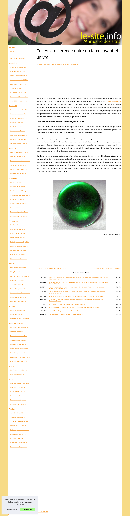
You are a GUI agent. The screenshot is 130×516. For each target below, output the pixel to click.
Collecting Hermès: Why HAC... (19, 242)
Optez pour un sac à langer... (19, 143)
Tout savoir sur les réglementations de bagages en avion (66, 314)
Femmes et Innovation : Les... (19, 118)
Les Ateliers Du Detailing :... (18, 199)
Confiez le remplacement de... (19, 156)
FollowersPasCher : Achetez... (19, 97)
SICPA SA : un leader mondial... (19, 421)
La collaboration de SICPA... (18, 250)
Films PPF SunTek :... (16, 182)
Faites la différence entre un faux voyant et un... (65, 64)
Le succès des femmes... (17, 122)
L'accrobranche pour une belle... (20, 357)
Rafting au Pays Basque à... (18, 280)
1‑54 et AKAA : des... (16, 88)
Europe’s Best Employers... (18, 71)
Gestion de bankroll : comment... (20, 293)
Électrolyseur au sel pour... (18, 310)
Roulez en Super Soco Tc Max (19, 212)
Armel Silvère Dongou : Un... (18, 101)
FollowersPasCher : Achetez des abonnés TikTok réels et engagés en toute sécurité (74, 307)
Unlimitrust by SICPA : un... (18, 434)
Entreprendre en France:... (18, 254)
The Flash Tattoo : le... (17, 225)
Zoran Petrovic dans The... (18, 84)
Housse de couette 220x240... (19, 110)
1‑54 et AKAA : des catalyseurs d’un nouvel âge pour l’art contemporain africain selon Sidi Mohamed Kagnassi (76, 300)
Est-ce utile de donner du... (18, 336)
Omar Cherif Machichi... (17, 413)
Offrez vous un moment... (18, 165)
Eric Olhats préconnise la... (18, 353)
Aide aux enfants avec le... (18, 340)
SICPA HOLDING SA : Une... (18, 92)
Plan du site (13, 51)
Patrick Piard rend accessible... (19, 348)
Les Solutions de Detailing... (18, 191)
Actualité (46, 64)
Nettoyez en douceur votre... (18, 135)
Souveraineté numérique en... (19, 442)
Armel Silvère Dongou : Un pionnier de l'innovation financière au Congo (70, 310)
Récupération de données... (18, 425)
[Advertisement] (79, 80)
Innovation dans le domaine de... (20, 318)
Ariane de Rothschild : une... (18, 67)
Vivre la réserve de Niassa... (18, 267)
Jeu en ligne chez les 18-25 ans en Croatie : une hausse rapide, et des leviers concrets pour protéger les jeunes (77, 292)
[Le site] (65, 22)
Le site (40, 64)
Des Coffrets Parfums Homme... (20, 152)
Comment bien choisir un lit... (19, 361)
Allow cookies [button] (27, 509)
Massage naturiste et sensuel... (19, 383)
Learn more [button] (20, 504)
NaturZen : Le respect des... (18, 387)
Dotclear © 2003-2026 (42, 512)
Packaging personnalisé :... (18, 229)
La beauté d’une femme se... (19, 139)
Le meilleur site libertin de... (18, 173)
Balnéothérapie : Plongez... (18, 391)
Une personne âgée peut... (18, 374)
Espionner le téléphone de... (18, 344)
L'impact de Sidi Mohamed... (18, 259)
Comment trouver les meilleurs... (20, 161)
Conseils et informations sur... (19, 203)
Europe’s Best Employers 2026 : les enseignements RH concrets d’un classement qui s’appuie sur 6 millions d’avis (78, 283)
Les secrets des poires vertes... (19, 327)
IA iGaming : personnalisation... (19, 430)
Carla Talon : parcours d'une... (19, 288)
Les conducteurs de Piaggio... (19, 216)
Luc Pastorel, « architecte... (18, 370)
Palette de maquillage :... (17, 126)
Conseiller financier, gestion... (19, 246)
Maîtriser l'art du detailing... (18, 186)
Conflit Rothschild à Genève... (19, 75)
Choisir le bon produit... (17, 314)
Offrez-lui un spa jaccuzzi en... (19, 169)
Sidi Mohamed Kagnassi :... (18, 447)
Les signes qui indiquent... (18, 207)
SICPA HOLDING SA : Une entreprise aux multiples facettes (67, 304)
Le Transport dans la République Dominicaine (107, 268)
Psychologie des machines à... (19, 301)
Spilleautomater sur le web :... (19, 284)
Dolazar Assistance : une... (18, 237)
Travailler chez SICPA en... (18, 417)
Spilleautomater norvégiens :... (19, 276)
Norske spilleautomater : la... (19, 297)
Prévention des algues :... (18, 400)
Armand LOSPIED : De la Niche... (20, 195)
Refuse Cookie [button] (12, 509)
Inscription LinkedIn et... (17, 438)
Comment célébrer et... (17, 331)
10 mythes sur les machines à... (19, 272)
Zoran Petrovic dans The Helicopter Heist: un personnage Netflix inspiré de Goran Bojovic (76, 296)
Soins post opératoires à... (18, 114)
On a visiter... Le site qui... (18, 58)
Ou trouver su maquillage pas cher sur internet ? (52, 268)
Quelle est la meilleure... (17, 131)
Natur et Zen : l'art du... (17, 396)
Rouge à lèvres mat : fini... (18, 233)
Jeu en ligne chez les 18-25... (19, 80)
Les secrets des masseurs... (18, 404)
